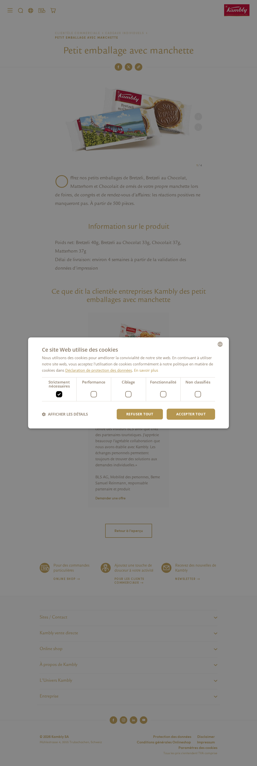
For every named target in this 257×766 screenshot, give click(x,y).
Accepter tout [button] (191, 414)
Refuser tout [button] (139, 414)
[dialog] (128, 382)
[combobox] (220, 344)
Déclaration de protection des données (98, 370)
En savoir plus (146, 370)
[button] (65, 414)
